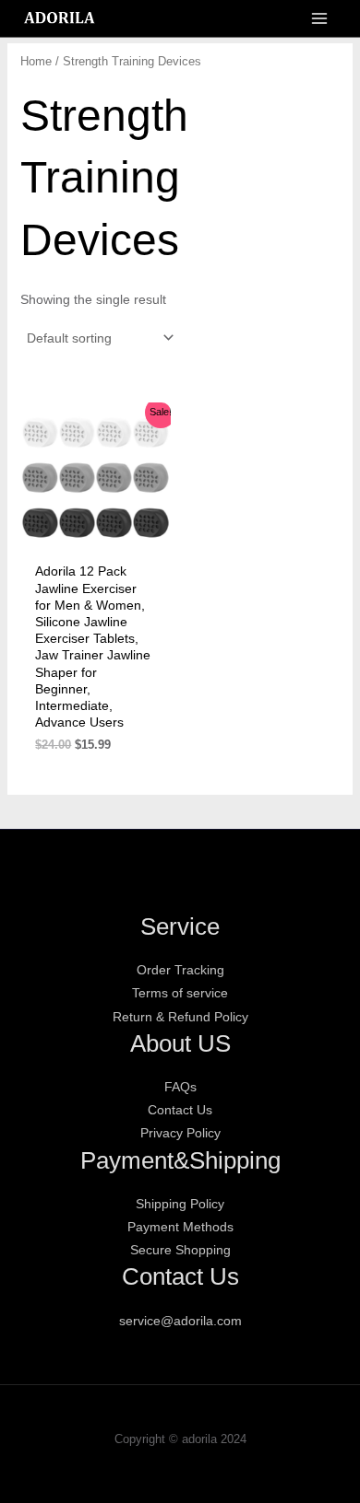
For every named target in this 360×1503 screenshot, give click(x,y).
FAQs (180, 1086)
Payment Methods (180, 1226)
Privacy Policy (180, 1132)
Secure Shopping (180, 1249)
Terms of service (180, 992)
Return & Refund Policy (180, 1016)
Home (36, 61)
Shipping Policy (180, 1203)
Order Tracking (180, 969)
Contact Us (180, 1109)
